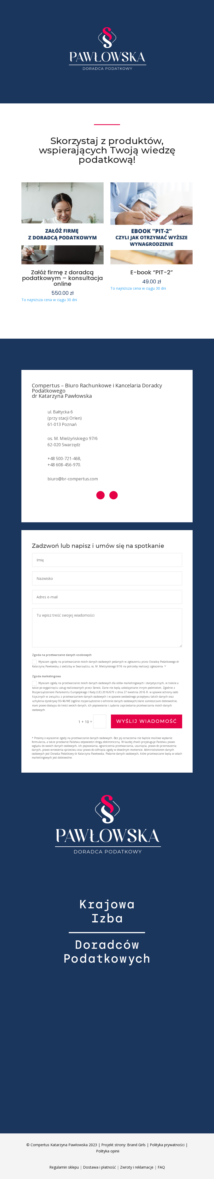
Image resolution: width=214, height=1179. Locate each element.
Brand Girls (136, 1144)
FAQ (161, 1167)
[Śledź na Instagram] (113, 495)
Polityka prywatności (167, 1144)
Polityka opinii (107, 1151)
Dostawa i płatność (99, 1167)
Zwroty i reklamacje (136, 1167)
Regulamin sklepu (64, 1167)
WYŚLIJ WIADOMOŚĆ (146, 721)
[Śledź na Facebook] (100, 495)
